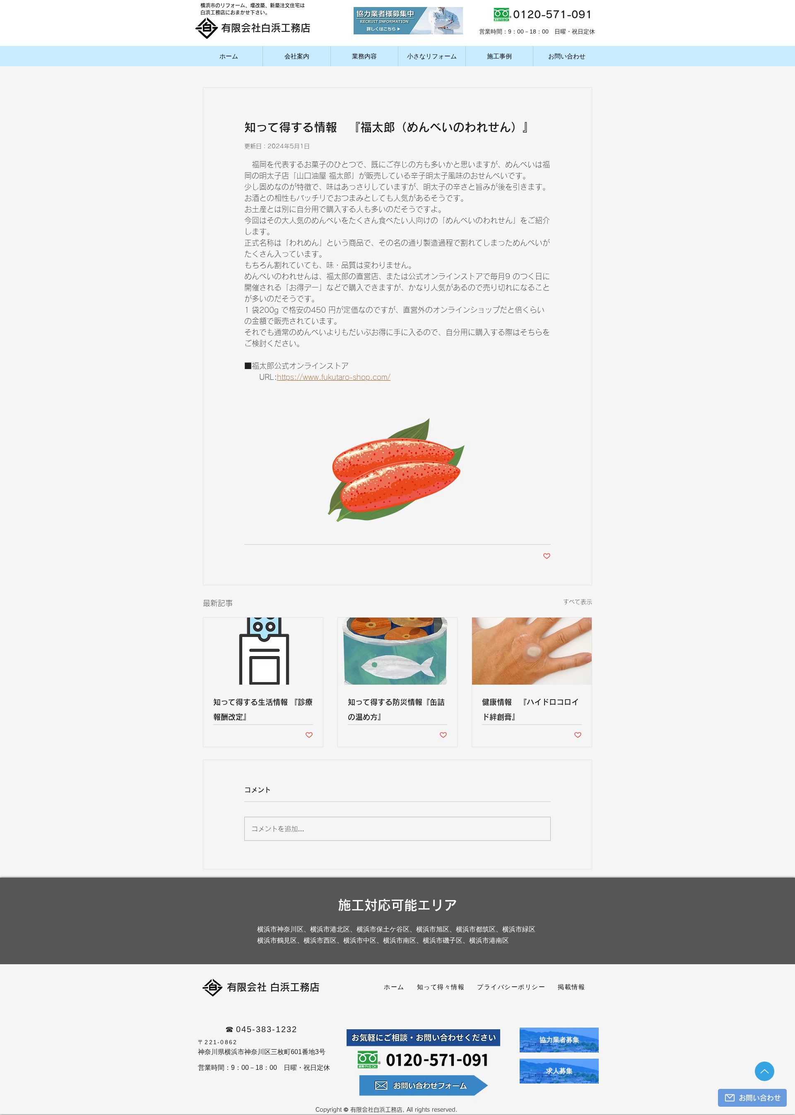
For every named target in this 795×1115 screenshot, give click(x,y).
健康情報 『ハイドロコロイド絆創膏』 (530, 709)
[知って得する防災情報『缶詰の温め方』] (398, 651)
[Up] (764, 1071)
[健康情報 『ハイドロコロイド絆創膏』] (532, 651)
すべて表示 (577, 602)
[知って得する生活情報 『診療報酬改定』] (263, 651)
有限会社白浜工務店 (266, 28)
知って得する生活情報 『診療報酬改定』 (263, 709)
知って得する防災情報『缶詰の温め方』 (396, 709)
